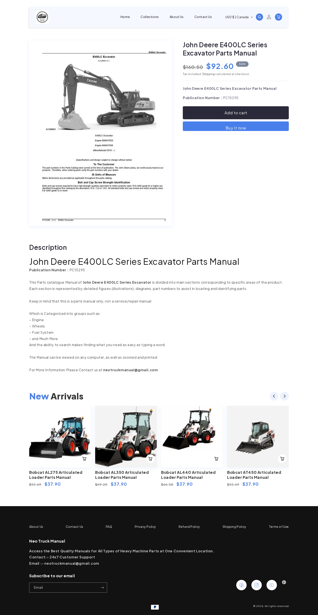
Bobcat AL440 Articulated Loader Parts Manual (188, 475)
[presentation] (274, 397)
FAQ (109, 526)
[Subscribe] (102, 587)
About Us (36, 526)
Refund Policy (189, 526)
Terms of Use (279, 526)
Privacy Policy (145, 526)
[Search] (259, 17)
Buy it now (236, 127)
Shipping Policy (234, 526)
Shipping (208, 74)
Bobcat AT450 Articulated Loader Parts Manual (254, 475)
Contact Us (74, 526)
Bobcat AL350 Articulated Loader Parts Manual (122, 475)
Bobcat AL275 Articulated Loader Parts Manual (55, 475)
